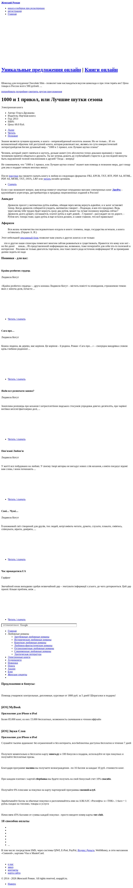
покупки (13, 175)
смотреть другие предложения (45, 91)
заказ (10, 867)
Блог (10, 671)
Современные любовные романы (32, 651)
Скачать (12, 184)
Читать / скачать (16, 319)
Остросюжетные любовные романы (34, 648)
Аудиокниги (15, 660)
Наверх (12, 884)
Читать (11, 132)
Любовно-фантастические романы (33, 645)
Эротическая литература (27, 654)
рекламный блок (29, 237)
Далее (11, 130)
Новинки (13, 663)
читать (47, 178)
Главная (12, 631)
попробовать (8, 91)
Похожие (13, 135)
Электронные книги (19, 657)
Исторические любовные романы (32, 639)
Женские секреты (17, 674)
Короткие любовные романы (30, 642)
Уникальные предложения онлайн (41, 70)
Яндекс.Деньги (86, 850)
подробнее (22, 91)
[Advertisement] (47, 40)
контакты (13, 870)
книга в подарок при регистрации (26, 8)
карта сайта (14, 873)
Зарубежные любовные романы (31, 636)
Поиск (11, 665)
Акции (11, 668)
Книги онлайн (101, 70)
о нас (10, 864)
